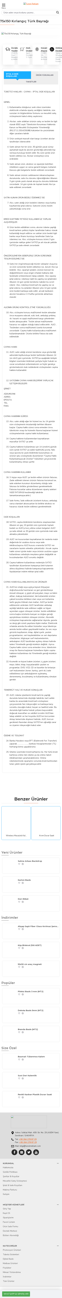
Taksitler (31, 82)
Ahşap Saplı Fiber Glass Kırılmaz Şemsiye (38, 926)
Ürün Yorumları (44, 75)
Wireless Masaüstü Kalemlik (17, 835)
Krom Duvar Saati (46, 835)
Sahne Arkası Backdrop (30, 861)
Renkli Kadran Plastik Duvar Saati (35, 1094)
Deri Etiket (23, 899)
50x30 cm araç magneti (30, 964)
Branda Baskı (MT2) (28, 1029)
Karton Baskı (24, 880)
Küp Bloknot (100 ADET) (30, 945)
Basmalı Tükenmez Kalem (31, 1056)
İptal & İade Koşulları (12, 75)
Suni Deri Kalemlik (27, 1075)
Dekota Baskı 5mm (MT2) (30, 1010)
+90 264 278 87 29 (27, 1139)
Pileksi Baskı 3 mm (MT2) (30, 991)
